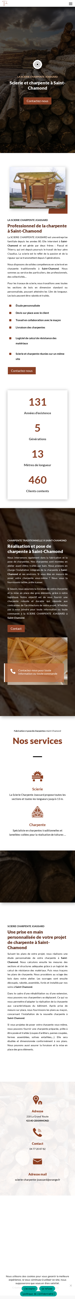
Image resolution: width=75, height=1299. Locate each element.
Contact (16, 628)
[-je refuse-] (70, 1285)
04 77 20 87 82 (37, 1148)
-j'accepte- (29, 1288)
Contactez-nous (37, 101)
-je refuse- (47, 1288)
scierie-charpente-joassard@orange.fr (37, 1179)
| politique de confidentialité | (38, 1293)
